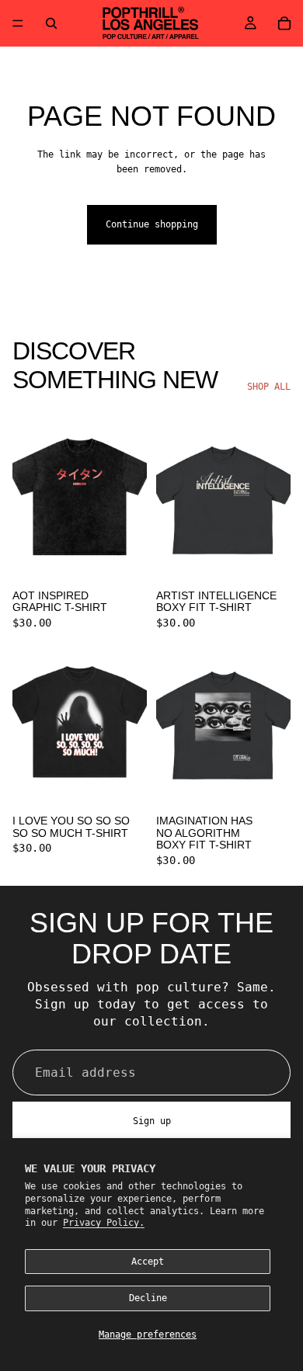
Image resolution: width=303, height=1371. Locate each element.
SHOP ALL (269, 386)
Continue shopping (152, 224)
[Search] (51, 23)
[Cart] (284, 23)
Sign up (152, 1121)
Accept (147, 1261)
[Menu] (18, 23)
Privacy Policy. (104, 1222)
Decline (148, 1298)
